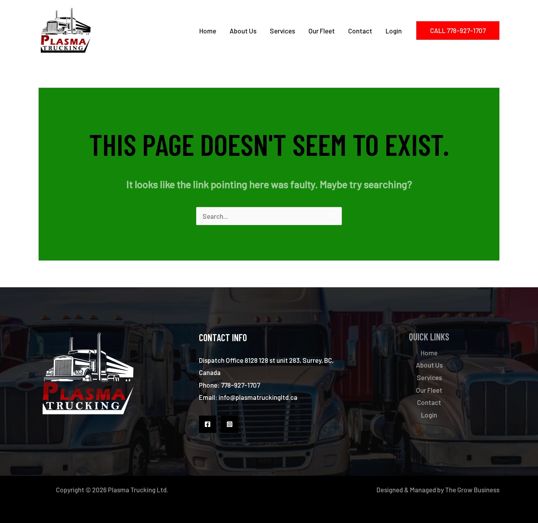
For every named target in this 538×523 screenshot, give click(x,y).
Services (282, 31)
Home (207, 31)
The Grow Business (472, 489)
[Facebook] (207, 424)
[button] (457, 30)
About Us (243, 31)
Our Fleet (321, 31)
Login (394, 31)
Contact (360, 31)
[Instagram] (229, 424)
